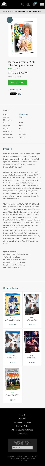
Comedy (22, 114)
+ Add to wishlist (14, 90)
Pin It (20, 94)
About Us (22, 418)
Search (22, 415)
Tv (27, 114)
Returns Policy (22, 426)
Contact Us (22, 433)
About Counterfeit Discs (22, 430)
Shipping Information (22, 422)
